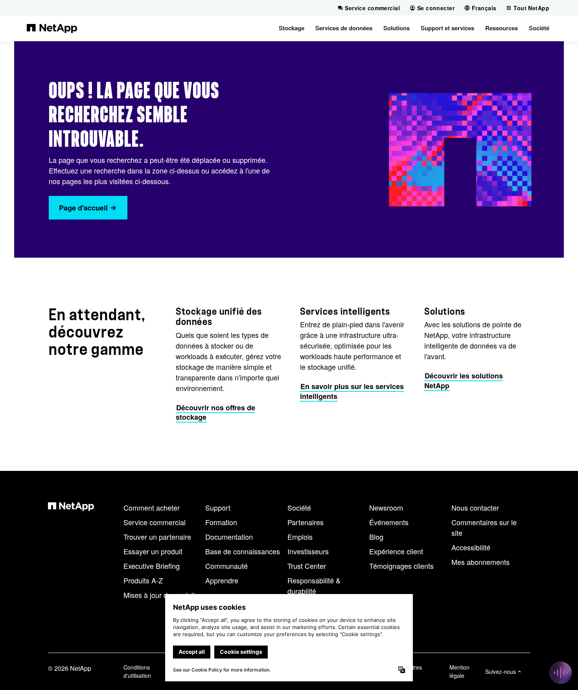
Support (217, 507)
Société (299, 507)
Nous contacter (475, 507)
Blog (376, 536)
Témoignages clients (401, 566)
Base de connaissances (242, 551)
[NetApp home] (52, 28)
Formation (221, 522)
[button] (291, 28)
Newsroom (386, 507)
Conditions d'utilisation (137, 671)
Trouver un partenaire (157, 536)
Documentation (229, 536)
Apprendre (221, 580)
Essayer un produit (152, 551)
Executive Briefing (151, 566)
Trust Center (306, 566)
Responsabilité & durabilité (314, 585)
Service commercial (154, 522)
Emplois (300, 536)
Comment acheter (151, 507)
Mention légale (459, 671)
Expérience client (396, 551)
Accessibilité (470, 547)
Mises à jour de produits (161, 595)
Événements (389, 522)
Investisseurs (308, 551)
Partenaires (305, 522)
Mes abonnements (480, 562)
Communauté (226, 566)
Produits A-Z (143, 580)
